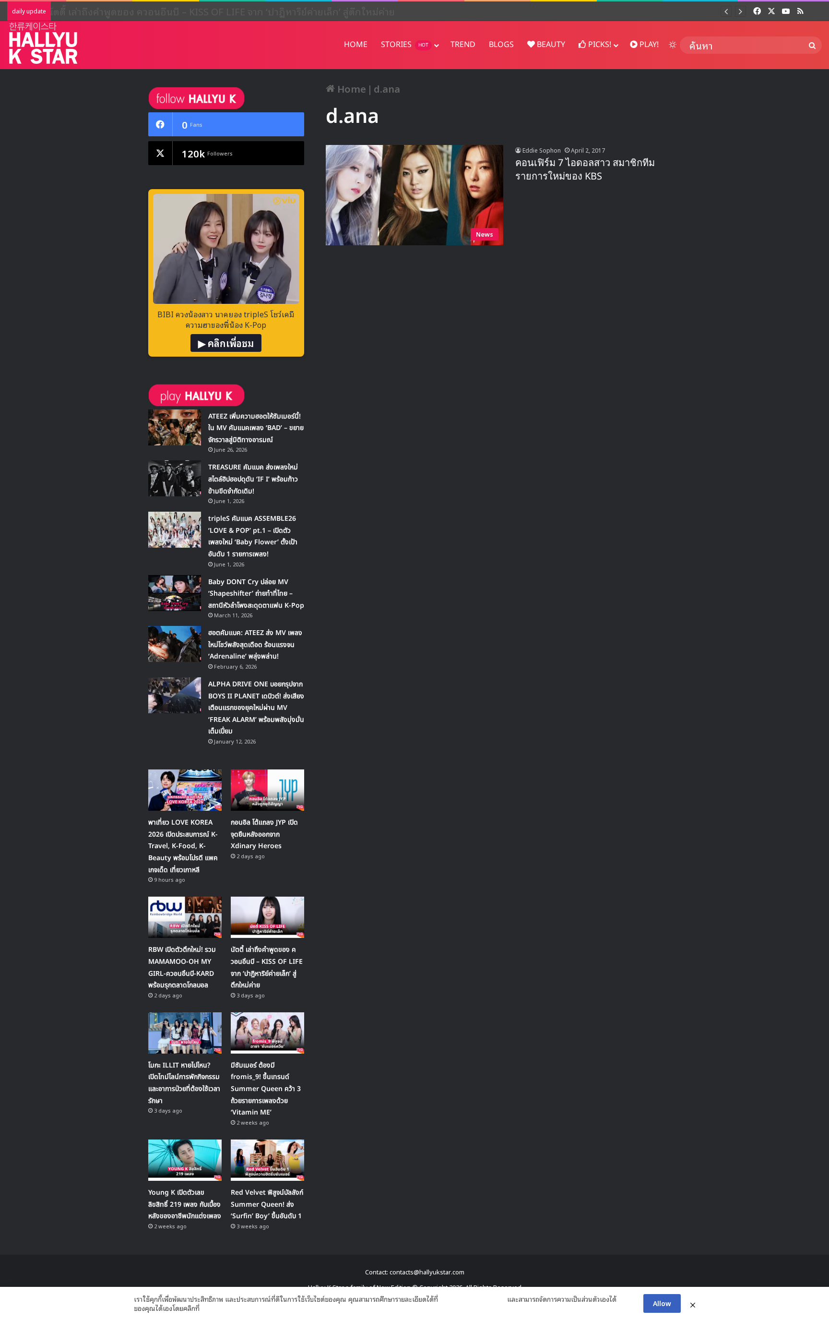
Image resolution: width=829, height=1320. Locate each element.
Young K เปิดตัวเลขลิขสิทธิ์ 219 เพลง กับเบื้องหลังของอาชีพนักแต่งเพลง (184, 1204)
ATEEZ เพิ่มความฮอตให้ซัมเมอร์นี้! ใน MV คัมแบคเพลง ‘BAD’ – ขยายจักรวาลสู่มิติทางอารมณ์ (256, 428)
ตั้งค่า (209, 1308)
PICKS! (598, 44)
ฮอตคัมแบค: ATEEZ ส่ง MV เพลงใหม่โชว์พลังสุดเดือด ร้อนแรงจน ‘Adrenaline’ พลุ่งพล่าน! (255, 644)
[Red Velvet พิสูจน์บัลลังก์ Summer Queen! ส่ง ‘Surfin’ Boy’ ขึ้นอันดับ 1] (267, 1160)
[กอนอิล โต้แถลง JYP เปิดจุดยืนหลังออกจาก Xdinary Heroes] (267, 790)
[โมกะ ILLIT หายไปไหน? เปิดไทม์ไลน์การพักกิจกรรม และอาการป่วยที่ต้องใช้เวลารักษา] (185, 1033)
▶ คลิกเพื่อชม (226, 342)
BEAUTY (550, 44)
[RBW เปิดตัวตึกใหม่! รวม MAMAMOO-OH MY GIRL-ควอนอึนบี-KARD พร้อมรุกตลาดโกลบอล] (185, 917)
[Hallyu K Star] (43, 43)
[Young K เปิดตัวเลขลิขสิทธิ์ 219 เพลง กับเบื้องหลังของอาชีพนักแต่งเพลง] (185, 1160)
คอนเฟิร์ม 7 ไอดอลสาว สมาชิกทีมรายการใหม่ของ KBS (585, 170)
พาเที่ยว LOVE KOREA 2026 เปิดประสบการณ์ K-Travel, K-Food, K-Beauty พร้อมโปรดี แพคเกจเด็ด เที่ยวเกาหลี (183, 846)
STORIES (404, 44)
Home (350, 88)
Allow (662, 1302)
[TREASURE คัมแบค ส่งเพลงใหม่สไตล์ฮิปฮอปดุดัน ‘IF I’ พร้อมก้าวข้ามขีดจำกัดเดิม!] (174, 478)
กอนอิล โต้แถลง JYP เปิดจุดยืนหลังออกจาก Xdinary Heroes (264, 834)
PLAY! (648, 44)
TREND (462, 44)
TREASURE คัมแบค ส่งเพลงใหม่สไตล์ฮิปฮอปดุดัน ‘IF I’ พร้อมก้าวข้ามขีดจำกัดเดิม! (253, 479)
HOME (355, 44)
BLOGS (501, 44)
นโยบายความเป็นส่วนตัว (472, 1299)
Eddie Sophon (541, 150)
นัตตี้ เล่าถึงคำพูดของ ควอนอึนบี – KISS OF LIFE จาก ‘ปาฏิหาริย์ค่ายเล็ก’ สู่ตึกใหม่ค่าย (229, 11)
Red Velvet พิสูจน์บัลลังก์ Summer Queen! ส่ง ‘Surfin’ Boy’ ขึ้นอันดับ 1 (267, 1204)
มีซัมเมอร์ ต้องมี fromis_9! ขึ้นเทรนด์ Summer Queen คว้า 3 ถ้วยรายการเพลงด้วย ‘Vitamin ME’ (266, 1088)
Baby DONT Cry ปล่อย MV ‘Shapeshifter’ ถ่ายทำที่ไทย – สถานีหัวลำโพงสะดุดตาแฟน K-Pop (256, 594)
